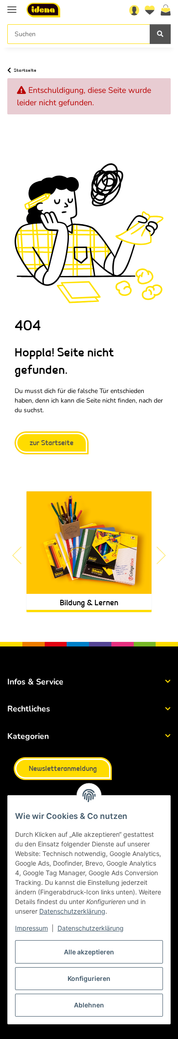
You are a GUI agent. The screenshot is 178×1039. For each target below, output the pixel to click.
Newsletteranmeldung (63, 768)
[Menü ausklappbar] (11, 5)
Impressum (31, 928)
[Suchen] (160, 34)
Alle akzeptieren (89, 952)
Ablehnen (89, 1005)
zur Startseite (51, 443)
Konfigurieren (89, 978)
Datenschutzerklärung (72, 911)
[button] (134, 10)
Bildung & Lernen (89, 603)
